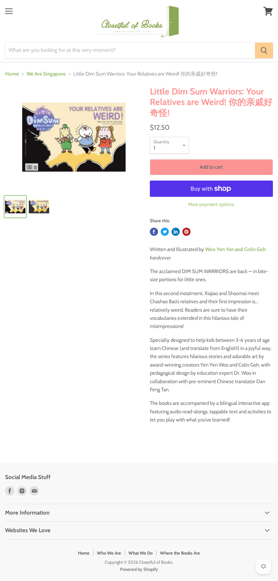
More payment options (211, 204)
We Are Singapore (46, 74)
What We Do (140, 553)
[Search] (264, 50)
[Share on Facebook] (154, 232)
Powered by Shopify (139, 569)
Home (12, 74)
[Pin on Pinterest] (186, 232)
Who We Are (109, 553)
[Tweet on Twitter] (165, 232)
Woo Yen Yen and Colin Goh (235, 249)
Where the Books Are (180, 553)
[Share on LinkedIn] (176, 232)
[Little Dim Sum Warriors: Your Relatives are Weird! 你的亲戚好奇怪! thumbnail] (15, 206)
